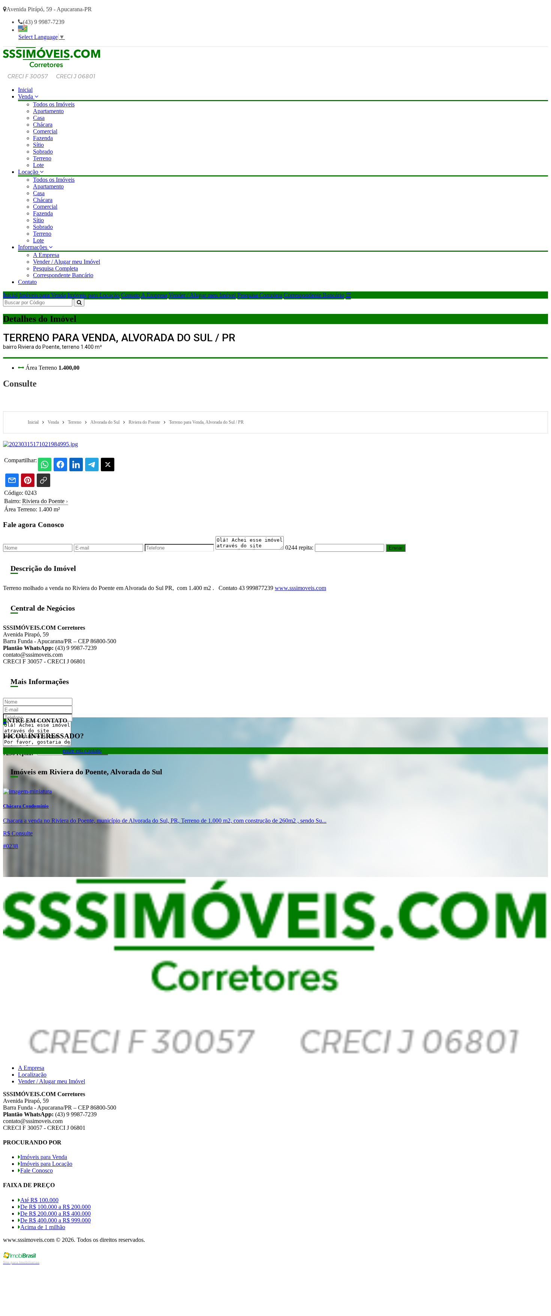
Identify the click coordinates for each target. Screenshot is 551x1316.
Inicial (25, 90)
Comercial (45, 131)
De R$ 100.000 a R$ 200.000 (55, 1207)
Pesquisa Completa (55, 268)
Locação (29, 172)
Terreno (42, 158)
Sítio (38, 145)
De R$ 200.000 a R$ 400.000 (55, 1213)
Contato (27, 282)
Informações (33, 247)
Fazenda (43, 138)
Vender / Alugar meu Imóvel (66, 261)
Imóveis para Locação (93, 295)
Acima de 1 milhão (42, 1227)
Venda (26, 96)
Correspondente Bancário (63, 275)
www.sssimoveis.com (300, 588)
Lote (38, 165)
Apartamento (48, 111)
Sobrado (43, 151)
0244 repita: (299, 547)
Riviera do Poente (45, 501)
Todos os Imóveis (54, 104)
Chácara (42, 124)
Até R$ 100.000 (39, 1200)
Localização (32, 1074)
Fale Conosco (36, 1170)
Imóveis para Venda (42, 295)
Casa (39, 118)
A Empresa (46, 255)
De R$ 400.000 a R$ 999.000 (55, 1220)
